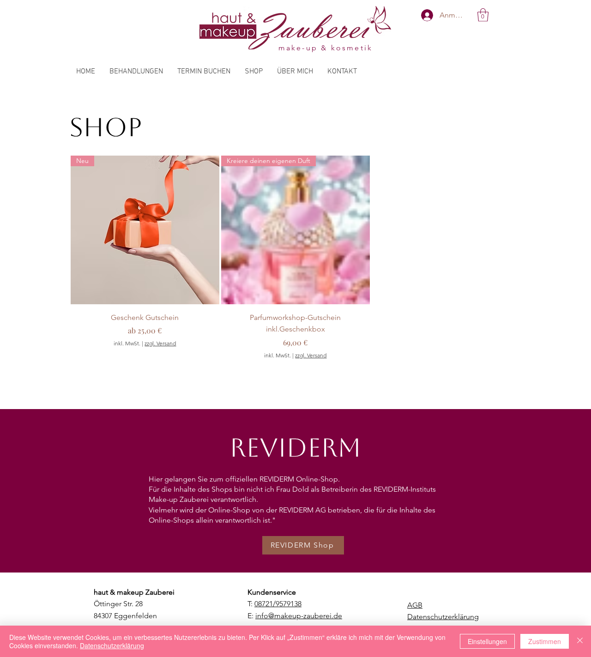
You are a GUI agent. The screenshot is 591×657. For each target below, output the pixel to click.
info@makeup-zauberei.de (298, 615)
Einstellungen (487, 641)
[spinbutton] (295, 374)
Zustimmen (544, 641)
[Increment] (362, 374)
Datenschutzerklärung (112, 645)
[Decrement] (228, 374)
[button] (482, 15)
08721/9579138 (278, 603)
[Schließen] (579, 641)
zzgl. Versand (160, 343)
